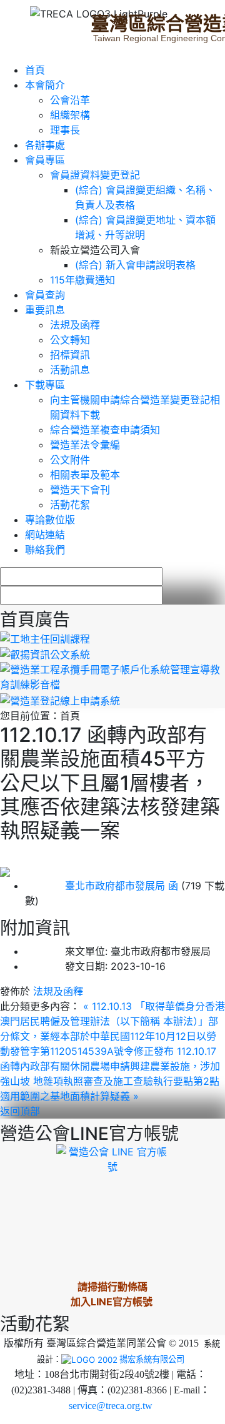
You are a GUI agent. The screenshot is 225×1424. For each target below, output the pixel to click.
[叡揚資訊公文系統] (45, 654)
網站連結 (45, 534)
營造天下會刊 (80, 489)
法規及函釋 (75, 325)
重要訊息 (45, 310)
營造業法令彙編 (85, 444)
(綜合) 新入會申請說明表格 (135, 265)
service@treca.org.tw (110, 1405)
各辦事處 (45, 145)
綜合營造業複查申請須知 (105, 429)
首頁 (35, 70)
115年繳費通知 (82, 280)
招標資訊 (70, 355)
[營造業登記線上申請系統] (60, 699)
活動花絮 (70, 504)
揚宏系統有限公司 (151, 1359)
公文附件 (70, 459)
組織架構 (70, 115)
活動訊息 (70, 369)
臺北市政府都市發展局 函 (101, 885)
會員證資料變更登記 (95, 175)
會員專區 (45, 160)
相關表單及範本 (85, 474)
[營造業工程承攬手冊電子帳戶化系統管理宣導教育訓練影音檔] (112, 676)
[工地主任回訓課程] (45, 637)
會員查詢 (45, 295)
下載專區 (45, 384)
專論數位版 (50, 519)
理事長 (65, 130)
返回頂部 (20, 1111)
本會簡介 (45, 85)
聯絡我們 (45, 549)
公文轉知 (70, 340)
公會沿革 (70, 100)
